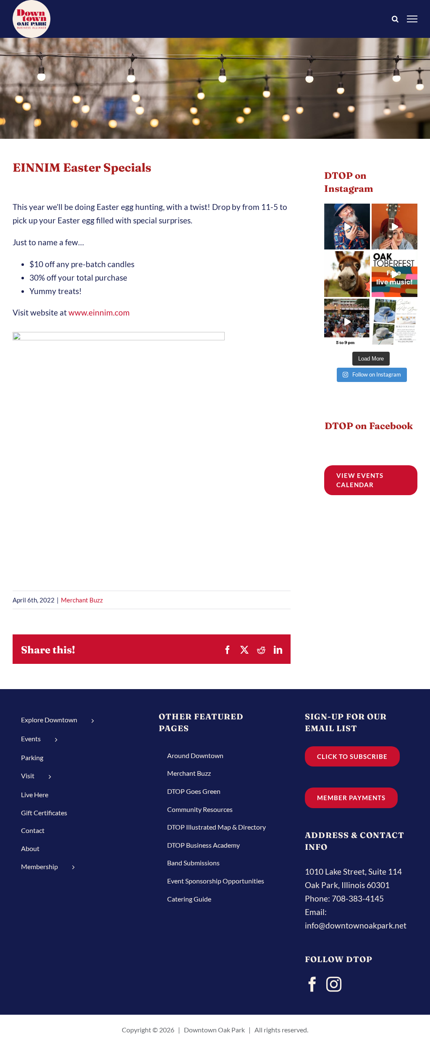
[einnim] (119, 332)
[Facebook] (312, 984)
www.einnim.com (99, 312)
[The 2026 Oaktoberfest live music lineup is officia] (394, 226)
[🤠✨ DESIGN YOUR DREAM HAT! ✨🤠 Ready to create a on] (394, 322)
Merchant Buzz (82, 600)
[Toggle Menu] (412, 19)
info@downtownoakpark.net (355, 925)
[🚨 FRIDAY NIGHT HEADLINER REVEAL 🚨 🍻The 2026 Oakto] (347, 226)
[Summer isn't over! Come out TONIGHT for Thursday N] (347, 322)
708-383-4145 (358, 898)
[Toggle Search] (395, 18)
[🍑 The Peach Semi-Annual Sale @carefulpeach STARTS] (347, 274)
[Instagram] (333, 984)
